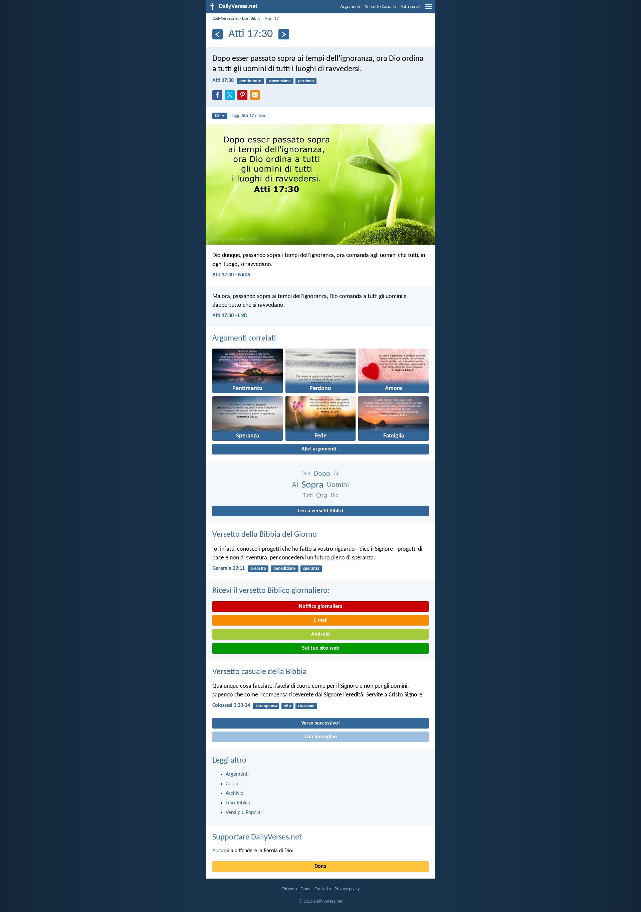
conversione (280, 81)
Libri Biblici (251, 18)
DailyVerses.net (225, 18)
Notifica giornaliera (321, 606)
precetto (258, 568)
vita (287, 706)
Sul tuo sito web (320, 648)
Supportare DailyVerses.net (257, 837)
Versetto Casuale (380, 6)
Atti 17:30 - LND (229, 315)
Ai (295, 485)
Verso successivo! (320, 723)
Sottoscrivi (410, 6)
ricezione (306, 706)
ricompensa (266, 706)
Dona (320, 866)
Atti (268, 18)
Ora (322, 496)
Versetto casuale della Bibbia (259, 672)
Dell (305, 474)
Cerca (232, 784)
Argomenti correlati (244, 339)
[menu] (428, 9)
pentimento (250, 81)
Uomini (338, 485)
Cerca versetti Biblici (320, 511)
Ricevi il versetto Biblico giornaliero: (271, 591)
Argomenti (350, 6)
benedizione (284, 568)
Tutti (308, 495)
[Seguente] (283, 34)
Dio (334, 495)
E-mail (320, 620)
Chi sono (289, 889)
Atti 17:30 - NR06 (231, 275)
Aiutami (220, 851)
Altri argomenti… (320, 449)
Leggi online (248, 115)
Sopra (312, 485)
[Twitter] (231, 97)
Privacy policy (347, 889)
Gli (337, 474)
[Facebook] (218, 97)
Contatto (322, 889)
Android (320, 634)
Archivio (234, 793)
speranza (311, 568)
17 (276, 18)
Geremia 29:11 (228, 568)
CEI (217, 116)
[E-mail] (256, 97)
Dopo (321, 474)
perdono (306, 81)
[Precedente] (217, 34)
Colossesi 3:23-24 (231, 705)
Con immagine (320, 737)
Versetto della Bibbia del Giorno (264, 535)
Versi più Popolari (245, 812)
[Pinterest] (243, 97)
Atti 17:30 (223, 80)
